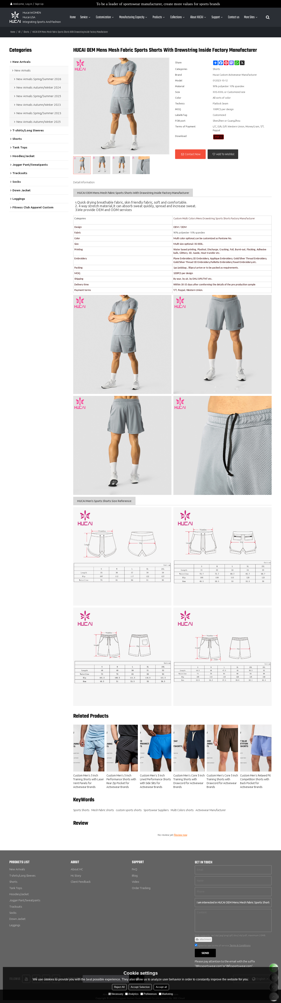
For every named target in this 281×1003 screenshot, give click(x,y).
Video (135, 881)
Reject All (119, 987)
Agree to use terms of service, (223, 945)
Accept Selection (140, 987)
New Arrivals (17, 869)
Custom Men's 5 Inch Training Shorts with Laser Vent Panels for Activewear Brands (88, 781)
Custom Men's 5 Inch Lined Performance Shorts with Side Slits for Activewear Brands (155, 781)
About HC (77, 869)
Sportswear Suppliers (156, 810)
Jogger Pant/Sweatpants (24, 900)
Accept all (161, 987)
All (19, 32)
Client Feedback (81, 881)
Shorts (26, 32)
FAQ (134, 869)
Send (205, 953)
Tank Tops (15, 888)
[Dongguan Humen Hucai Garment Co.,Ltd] (15, 17)
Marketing (167, 993)
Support (216, 17)
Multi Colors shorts (182, 810)
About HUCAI (196, 17)
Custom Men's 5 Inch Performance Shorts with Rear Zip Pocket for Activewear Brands (121, 781)
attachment (205, 939)
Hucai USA (29, 17)
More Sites (249, 17)
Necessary (117, 993)
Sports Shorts (81, 810)
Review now (180, 835)
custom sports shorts (129, 810)
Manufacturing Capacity (131, 17)
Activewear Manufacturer (211, 810)
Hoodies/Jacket (19, 894)
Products (157, 17)
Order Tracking (141, 888)
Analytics (133, 993)
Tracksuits (15, 906)
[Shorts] (218, 136)
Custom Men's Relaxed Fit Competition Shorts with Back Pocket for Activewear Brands (255, 781)
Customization (103, 17)
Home (73, 17)
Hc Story (76, 875)
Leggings (14, 925)
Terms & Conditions (240, 945)
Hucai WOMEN (32, 12)
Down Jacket (17, 918)
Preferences (150, 993)
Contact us (233, 17)
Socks (12, 912)
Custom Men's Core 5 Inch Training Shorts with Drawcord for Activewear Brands (189, 781)
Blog (135, 875)
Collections (176, 17)
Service (84, 17)
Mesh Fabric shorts (102, 810)
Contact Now (193, 154)
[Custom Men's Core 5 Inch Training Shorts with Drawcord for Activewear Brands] (189, 748)
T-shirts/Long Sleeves (22, 875)
